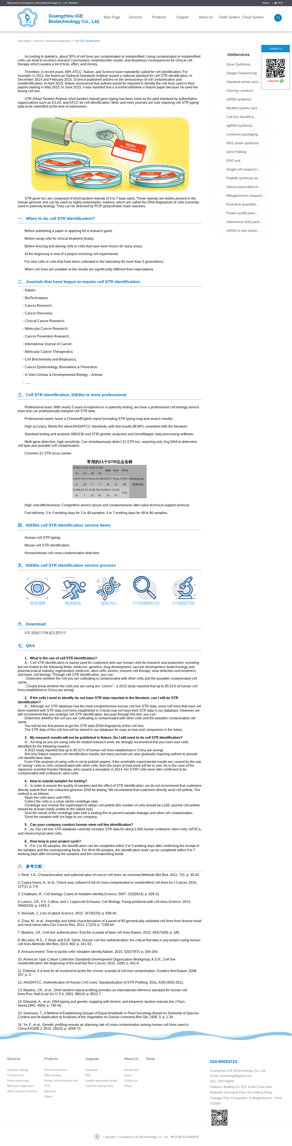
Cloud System (253, 17)
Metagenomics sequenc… (246, 195)
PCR (47, 1086)
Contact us (131, 1080)
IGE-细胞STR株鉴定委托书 (45, 633)
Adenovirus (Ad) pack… (244, 222)
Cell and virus (15, 1075)
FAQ (88, 1075)
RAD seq (233, 160)
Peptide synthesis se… (243, 178)
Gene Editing (236, 152)
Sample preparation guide (101, 1080)
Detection (50, 1091)
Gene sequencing (18, 1080)
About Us (206, 17)
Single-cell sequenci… (243, 169)
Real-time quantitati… (242, 204)
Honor (127, 1075)
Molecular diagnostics (58, 40)
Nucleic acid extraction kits (61, 1080)
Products (159, 17)
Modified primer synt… (243, 108)
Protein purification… (242, 213)
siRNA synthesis (238, 99)
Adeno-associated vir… (244, 187)
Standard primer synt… (243, 82)
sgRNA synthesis (239, 125)
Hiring (127, 1086)
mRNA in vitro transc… (243, 230)
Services (135, 17)
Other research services (22, 1091)
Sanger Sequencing (241, 73)
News (266, 2)
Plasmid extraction (55, 1070)
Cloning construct (239, 90)
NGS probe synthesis (242, 143)
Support (182, 17)
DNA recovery (52, 1075)
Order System (229, 17)
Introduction (131, 1070)
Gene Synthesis (238, 64)
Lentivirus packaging (242, 134)
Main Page (112, 17)
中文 (280, 2)
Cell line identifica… (241, 117)
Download (91, 1070)
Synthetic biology (17, 1070)
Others (48, 1096)
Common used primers (99, 1086)
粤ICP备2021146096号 (185, 1137)
